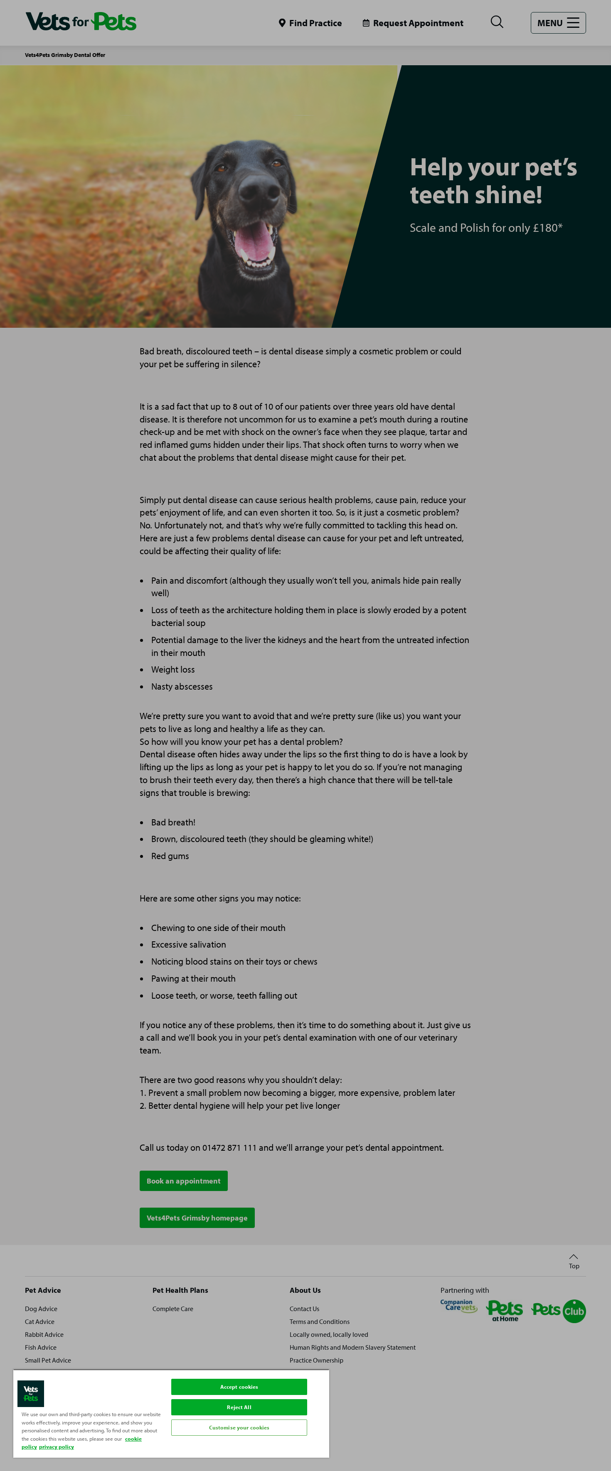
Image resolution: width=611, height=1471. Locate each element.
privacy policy (56, 1446)
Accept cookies (239, 1386)
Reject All (239, 1407)
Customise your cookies (239, 1427)
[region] (171, 1413)
